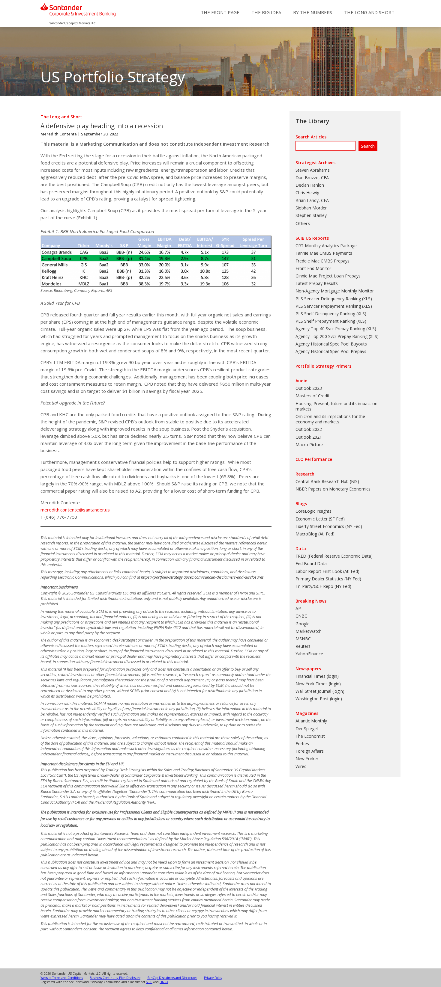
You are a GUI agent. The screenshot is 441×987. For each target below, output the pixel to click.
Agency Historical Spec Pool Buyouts (331, 344)
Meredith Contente (58, 134)
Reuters (303, 646)
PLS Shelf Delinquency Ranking (325, 313)
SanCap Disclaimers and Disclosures (172, 978)
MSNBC (303, 639)
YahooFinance (309, 654)
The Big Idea (266, 12)
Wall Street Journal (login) (320, 691)
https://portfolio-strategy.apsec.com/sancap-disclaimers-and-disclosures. (203, 577)
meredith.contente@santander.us (75, 510)
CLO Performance (314, 459)
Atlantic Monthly (311, 721)
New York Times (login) (318, 683)
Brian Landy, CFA (312, 200)
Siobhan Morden (312, 208)
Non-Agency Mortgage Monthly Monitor (335, 291)
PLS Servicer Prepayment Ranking (328, 306)
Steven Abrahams (313, 170)
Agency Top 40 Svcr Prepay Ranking (330, 328)
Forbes (302, 743)
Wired (301, 766)
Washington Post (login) (319, 698)
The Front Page (220, 12)
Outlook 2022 (309, 429)
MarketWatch (309, 631)
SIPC (149, 982)
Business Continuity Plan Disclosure (115, 978)
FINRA (164, 982)
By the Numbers (312, 12)
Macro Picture (309, 444)
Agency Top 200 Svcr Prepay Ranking (332, 336)
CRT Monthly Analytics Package (326, 245)
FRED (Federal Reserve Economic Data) (334, 556)
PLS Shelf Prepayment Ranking (325, 321)
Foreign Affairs (310, 751)
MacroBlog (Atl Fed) (315, 534)
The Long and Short (369, 12)
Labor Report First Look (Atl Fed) (327, 571)
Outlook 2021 (309, 437)
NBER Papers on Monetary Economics (333, 489)
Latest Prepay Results (317, 283)
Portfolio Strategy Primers (323, 366)
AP (298, 608)
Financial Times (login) (317, 676)
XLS (366, 298)
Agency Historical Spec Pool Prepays (331, 351)
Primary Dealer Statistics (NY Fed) (328, 579)
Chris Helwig (307, 192)
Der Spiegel (307, 728)
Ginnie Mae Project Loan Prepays (328, 276)
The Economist (310, 736)
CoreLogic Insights (314, 511)
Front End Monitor (313, 268)
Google (303, 624)
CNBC (301, 616)
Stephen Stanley (311, 215)
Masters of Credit (312, 396)
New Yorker (307, 758)
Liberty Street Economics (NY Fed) (329, 526)
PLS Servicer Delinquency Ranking (328, 298)
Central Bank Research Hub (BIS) (327, 481)
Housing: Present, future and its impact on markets (336, 406)
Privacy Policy (213, 978)
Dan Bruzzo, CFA (312, 177)
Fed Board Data (311, 563)
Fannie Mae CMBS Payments (324, 253)
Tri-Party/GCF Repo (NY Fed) (323, 586)
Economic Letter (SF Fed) (320, 519)
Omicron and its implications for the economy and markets (330, 419)
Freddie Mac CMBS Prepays (323, 261)
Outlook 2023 (309, 388)
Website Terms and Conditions (61, 978)
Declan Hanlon (310, 185)
